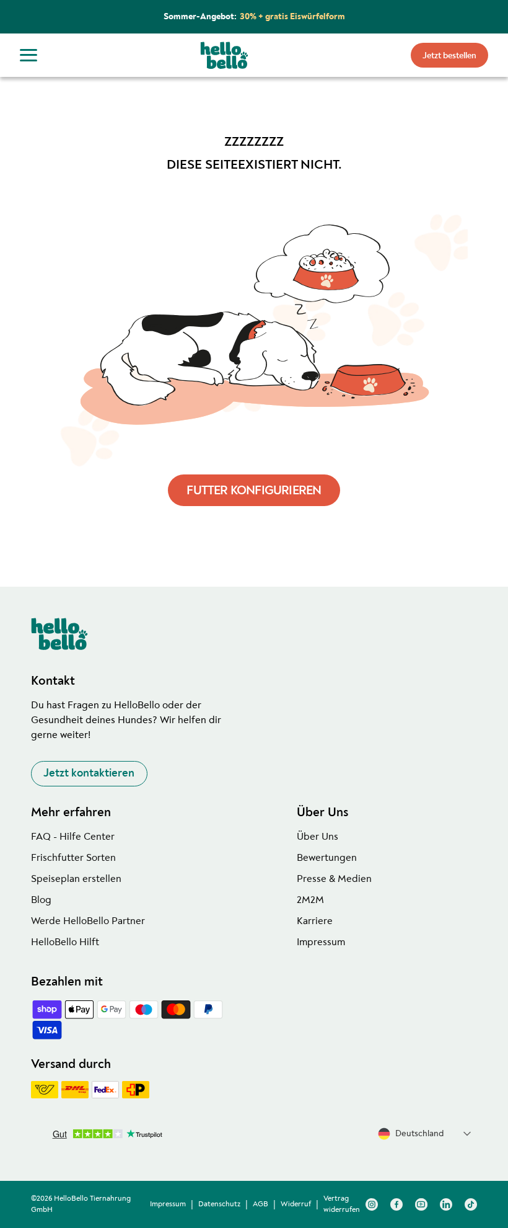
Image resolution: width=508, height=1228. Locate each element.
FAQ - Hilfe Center (73, 836)
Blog (41, 900)
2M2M (310, 900)
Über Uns (317, 836)
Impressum (321, 942)
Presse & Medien (334, 879)
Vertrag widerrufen (341, 1204)
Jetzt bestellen (449, 55)
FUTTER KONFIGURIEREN (253, 490)
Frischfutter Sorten (73, 858)
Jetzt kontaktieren (88, 773)
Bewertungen (327, 858)
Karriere (315, 921)
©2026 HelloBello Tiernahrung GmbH (81, 1204)
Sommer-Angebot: (254, 16)
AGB (260, 1204)
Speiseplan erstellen (76, 879)
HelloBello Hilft (65, 942)
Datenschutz (219, 1204)
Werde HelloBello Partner (88, 921)
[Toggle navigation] (28, 55)
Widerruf (296, 1204)
